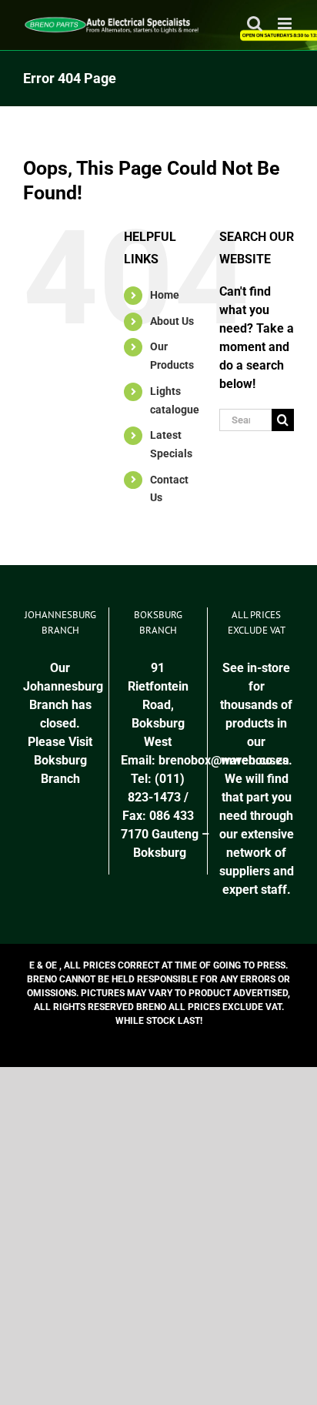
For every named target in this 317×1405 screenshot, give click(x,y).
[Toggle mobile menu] (286, 23)
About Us (172, 321)
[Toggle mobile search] (254, 23)
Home (164, 295)
